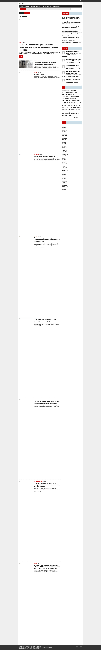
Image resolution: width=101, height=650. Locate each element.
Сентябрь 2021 (65, 186)
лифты (63, 117)
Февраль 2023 (64, 163)
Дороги (66, 98)
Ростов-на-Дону (73, 109)
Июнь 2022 (64, 174)
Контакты (80, 646)
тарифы (63, 119)
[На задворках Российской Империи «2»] (26, 231)
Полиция (63, 109)
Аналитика (27, 6)
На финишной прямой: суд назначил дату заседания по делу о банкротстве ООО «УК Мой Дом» (71, 43)
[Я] (63, 67)
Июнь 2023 (64, 158)
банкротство (73, 115)
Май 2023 (64, 159)
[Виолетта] (63, 53)
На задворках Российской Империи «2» (44, 156)
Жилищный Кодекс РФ (73, 98)
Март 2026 (64, 131)
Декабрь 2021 (64, 182)
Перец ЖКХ (79, 107)
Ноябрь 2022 (64, 167)
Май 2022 (64, 175)
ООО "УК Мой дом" (65, 107)
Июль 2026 (64, 126)
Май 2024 (64, 143)
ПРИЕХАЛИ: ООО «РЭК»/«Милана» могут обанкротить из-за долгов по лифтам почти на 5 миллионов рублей (46, 484)
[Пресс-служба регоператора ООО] (63, 73)
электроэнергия (71, 119)
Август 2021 (64, 187)
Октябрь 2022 (64, 169)
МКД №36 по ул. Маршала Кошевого (71, 103)
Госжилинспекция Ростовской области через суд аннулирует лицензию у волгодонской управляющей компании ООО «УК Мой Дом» (71, 22)
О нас (77, 646)
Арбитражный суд (70, 92)
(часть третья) (46, 402)
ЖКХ (68, 98)
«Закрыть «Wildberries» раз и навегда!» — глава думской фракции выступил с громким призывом (38, 47)
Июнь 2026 (64, 127)
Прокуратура (67, 109)
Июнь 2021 (64, 189)
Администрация (65, 90)
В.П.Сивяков (75, 94)
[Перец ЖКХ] (50, 3)
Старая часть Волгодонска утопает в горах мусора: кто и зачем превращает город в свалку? (71, 26)
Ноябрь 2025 (64, 135)
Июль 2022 (64, 173)
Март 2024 (64, 146)
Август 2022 (64, 171)
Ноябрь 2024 (64, 136)
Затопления (65, 100)
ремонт (76, 117)
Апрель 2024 (64, 144)
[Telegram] (81, 0)
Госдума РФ (70, 96)
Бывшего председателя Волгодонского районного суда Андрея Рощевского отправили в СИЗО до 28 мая (47, 239)
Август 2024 (64, 139)
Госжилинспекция (75, 96)
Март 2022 (64, 178)
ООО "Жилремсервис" (76, 105)
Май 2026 (64, 128)
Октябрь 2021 (64, 185)
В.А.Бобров (75, 92)
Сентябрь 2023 (65, 154)
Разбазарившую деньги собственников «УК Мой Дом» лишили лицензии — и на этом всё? (70, 34)
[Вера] (63, 61)
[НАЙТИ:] (75, 8)
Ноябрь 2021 (64, 183)
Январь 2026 (64, 134)
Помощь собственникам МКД (36, 6)
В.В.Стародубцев (67, 94)
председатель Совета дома (70, 117)
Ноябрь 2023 (64, 151)
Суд (77, 111)
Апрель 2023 (64, 161)
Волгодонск (65, 96)
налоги (65, 117)
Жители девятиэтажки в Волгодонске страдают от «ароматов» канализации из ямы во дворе (71, 30)
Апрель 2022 (64, 177)
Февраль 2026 (64, 132)
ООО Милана (72, 107)
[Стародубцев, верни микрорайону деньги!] (26, 395)
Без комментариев (56, 6)
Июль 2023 (64, 157)
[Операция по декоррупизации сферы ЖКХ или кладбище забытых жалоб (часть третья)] (26, 477)
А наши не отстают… (39, 74)
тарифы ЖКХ (66, 119)
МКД (75, 100)
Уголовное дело (67, 113)
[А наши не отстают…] (26, 150)
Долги (63, 98)
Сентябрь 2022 (65, 170)
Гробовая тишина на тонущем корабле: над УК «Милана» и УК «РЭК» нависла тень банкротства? (71, 18)
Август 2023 (64, 155)
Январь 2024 (64, 148)
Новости (21, 6)
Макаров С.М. (69, 105)
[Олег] (63, 81)
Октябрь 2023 (64, 153)
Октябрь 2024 (64, 138)
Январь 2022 (64, 181)
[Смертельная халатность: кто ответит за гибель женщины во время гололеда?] (26, 67)
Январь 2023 (64, 165)
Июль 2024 (64, 140)
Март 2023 (64, 162)
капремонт (77, 115)
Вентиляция (79, 94)
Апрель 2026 (64, 130)
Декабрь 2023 (64, 150)
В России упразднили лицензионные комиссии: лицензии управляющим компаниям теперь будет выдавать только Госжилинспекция (71, 39)
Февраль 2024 (64, 147)
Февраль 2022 (64, 179)
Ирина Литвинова (71, 100)
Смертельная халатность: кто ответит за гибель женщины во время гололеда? (45, 63)
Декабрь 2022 (64, 166)
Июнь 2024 (64, 142)
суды (78, 117)
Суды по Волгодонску (47, 6)
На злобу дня (36, 154)
